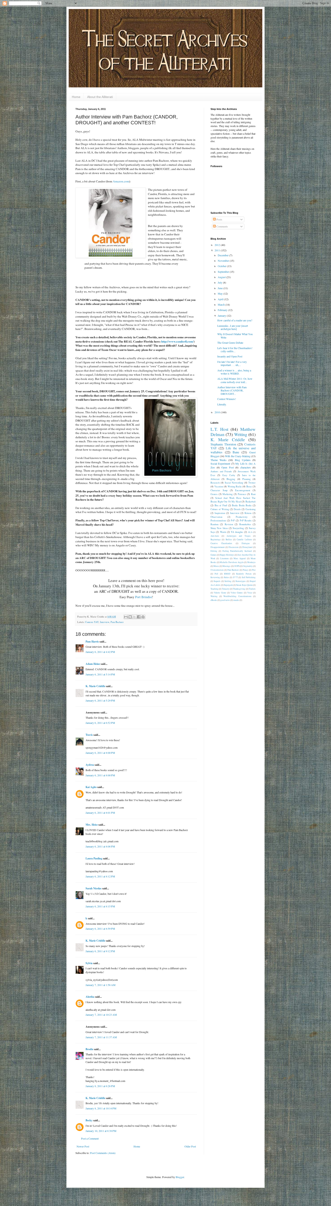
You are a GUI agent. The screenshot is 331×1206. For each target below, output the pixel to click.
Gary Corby (228, 475)
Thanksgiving (239, 588)
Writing (240, 434)
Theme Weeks (219, 460)
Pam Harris (92, 641)
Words (223, 532)
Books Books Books (242, 505)
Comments (222, 226)
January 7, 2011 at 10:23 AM (101, 1014)
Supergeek (228, 585)
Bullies (229, 539)
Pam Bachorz (117, 622)
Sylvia (89, 963)
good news (225, 600)
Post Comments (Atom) (103, 1153)
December (223, 255)
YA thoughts (237, 532)
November (224, 260)
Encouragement (242, 490)
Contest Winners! (226, 399)
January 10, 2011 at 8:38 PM (101, 1131)
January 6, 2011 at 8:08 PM (100, 846)
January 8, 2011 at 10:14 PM (101, 1108)
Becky (89, 1120)
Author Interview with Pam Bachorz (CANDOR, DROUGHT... (232, 390)
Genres (214, 494)
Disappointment (218, 547)
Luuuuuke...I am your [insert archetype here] (232, 327)
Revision (229, 524)
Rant (253, 494)
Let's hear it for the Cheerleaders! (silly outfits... (234, 349)
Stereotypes (241, 581)
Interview (104, 622)
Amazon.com (121, 181)
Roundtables (245, 524)
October (222, 266)
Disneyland (247, 547)
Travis (89, 735)
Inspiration (220, 513)
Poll (216, 573)
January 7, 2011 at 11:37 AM (101, 1037)
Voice (249, 592)
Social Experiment (220, 463)
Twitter (252, 482)
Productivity (241, 516)
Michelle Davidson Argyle (231, 562)
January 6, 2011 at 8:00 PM (100, 752)
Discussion (233, 547)
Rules (226, 577)
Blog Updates (243, 460)
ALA (250, 532)
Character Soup (219, 490)
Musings (226, 566)
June (220, 288)
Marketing (227, 494)
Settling (227, 581)
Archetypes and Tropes (239, 535)
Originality (248, 566)
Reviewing (215, 577)
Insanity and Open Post (229, 356)
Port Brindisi (143, 597)
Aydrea (90, 765)
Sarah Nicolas (94, 888)
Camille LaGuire (244, 539)
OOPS (236, 566)
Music (216, 566)
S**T (235, 577)
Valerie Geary (220, 592)
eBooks (214, 600)
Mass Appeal (240, 558)
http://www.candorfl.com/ (177, 341)
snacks (236, 600)
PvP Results (246, 520)
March (221, 304)
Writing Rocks (235, 486)
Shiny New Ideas (219, 528)
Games (213, 554)
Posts (219, 219)
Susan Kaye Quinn (244, 585)
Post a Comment (90, 1138)
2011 (218, 250)
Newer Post (83, 1146)
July (220, 282)
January (222, 315)
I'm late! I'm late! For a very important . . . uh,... (232, 363)
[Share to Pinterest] (143, 617)
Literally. (222, 404)
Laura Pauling (94, 858)
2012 (218, 245)
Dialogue (246, 543)
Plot (254, 569)
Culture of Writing (220, 509)
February (223, 310)
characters (245, 467)
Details (237, 509)
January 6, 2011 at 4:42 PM (100, 652)
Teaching (214, 588)
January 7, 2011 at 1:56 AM (101, 985)
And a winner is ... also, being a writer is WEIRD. (234, 371)
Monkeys (251, 562)
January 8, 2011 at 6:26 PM (100, 1086)
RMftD (227, 573)
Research (215, 482)
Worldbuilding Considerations (237, 596)
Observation (216, 516)
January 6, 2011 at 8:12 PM (100, 876)
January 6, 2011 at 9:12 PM (100, 951)
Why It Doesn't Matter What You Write (235, 335)
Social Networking (234, 482)
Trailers (252, 588)
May (220, 293)
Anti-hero (215, 535)
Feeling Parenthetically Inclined (237, 551)
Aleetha (90, 997)
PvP (233, 520)
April (221, 299)
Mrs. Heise (92, 825)
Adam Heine (93, 664)
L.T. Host (219, 429)
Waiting (214, 596)
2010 (218, 412)
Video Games (237, 592)
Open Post (227, 467)
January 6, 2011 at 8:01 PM (100, 812)
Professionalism (218, 520)
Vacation (218, 486)
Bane (236, 452)
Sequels (217, 581)
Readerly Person (243, 573)
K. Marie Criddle (95, 686)
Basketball (250, 501)
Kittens (248, 513)
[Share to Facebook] (138, 617)
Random (214, 524)
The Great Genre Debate (230, 342)
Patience (242, 494)
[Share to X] (134, 617)
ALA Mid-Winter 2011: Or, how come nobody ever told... (234, 380)
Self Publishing (249, 577)
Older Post (190, 1146)
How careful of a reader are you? (234, 320)
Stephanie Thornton (223, 444)
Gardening (250, 509)
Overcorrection (217, 569)
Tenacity (225, 588)
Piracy (245, 569)
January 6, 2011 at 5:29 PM (100, 700)
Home (76, 97)
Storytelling (238, 528)
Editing (214, 551)
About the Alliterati (100, 97)
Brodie (89, 1049)
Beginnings (216, 539)
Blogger (180, 1177)
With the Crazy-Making (237, 456)
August (222, 277)
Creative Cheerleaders (221, 543)
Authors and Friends (221, 471)
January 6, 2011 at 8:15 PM (100, 906)
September (224, 271)
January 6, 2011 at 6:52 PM (100, 723)
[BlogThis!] (130, 617)
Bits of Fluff (221, 505)
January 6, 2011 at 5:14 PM (100, 674)
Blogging (231, 479)
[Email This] (126, 617)
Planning (246, 479)
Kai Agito (91, 787)
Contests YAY (92, 622)
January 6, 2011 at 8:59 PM (100, 928)
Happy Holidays (227, 554)
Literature (224, 558)
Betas (249, 486)
